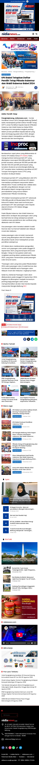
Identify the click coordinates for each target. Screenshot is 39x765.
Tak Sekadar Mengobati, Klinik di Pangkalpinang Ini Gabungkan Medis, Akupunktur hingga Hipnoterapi (18, 686)
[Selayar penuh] (35, 643)
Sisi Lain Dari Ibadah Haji (18, 515)
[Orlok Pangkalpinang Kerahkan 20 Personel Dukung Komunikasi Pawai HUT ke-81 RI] (10, 352)
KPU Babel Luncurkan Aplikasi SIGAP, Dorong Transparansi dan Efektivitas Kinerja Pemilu (24, 412)
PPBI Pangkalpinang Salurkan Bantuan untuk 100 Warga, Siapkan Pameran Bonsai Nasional (10, 380)
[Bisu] (32, 643)
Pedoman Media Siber (9, 757)
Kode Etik (5, 754)
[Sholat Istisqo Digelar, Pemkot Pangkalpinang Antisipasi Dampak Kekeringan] (28, 352)
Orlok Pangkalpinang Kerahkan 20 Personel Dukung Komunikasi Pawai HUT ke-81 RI (9, 361)
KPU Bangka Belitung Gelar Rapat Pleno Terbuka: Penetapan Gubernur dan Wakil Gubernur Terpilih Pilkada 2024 (24, 435)
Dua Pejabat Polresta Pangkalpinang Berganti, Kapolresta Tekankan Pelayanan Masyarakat (28, 399)
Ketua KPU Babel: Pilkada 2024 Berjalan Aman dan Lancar (22, 469)
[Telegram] (32, 339)
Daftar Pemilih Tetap (15, 325)
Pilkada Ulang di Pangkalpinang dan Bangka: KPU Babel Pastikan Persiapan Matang (24, 446)
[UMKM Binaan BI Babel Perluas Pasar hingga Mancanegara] (28, 371)
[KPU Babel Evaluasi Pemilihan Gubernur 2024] (6, 424)
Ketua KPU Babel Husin (11, 327)
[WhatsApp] (35, 339)
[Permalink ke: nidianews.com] (4, 87)
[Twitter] (28, 339)
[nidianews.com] (11, 34)
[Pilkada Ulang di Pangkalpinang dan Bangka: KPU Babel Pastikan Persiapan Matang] (6, 447)
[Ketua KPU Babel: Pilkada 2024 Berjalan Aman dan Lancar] (6, 470)
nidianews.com (10, 87)
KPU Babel (24, 156)
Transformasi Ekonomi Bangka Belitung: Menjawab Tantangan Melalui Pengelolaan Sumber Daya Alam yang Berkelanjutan (22, 530)
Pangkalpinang (6, 74)
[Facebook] (24, 339)
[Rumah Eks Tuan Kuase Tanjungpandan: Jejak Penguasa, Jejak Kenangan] (7, 570)
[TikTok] (17, 747)
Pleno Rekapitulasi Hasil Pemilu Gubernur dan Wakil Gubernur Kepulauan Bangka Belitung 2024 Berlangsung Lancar (23, 458)
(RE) (24, 286)
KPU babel (25, 327)
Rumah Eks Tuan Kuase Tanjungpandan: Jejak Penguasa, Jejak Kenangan (23, 569)
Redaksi (22, 757)
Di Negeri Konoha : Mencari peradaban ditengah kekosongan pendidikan (22, 508)
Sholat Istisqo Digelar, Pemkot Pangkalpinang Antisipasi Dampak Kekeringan (28, 361)
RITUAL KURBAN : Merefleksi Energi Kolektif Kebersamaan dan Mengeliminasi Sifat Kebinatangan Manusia (22, 522)
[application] (19, 635)
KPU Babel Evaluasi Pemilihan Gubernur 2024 (22, 423)
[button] (33, 34)
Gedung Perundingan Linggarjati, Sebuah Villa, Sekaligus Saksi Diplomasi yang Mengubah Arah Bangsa (23, 587)
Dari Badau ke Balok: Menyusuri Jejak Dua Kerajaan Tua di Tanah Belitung (23, 578)
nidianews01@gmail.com (13, 739)
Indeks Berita (14, 754)
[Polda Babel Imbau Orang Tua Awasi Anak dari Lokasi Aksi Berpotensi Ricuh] (10, 390)
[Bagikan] (35, 87)
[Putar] (4, 643)
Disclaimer (30, 757)
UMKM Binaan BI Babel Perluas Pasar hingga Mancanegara (27, 380)
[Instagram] (10, 747)
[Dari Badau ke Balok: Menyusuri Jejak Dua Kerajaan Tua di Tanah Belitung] (7, 579)
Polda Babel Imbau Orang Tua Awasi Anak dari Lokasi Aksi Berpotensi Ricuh (9, 399)
